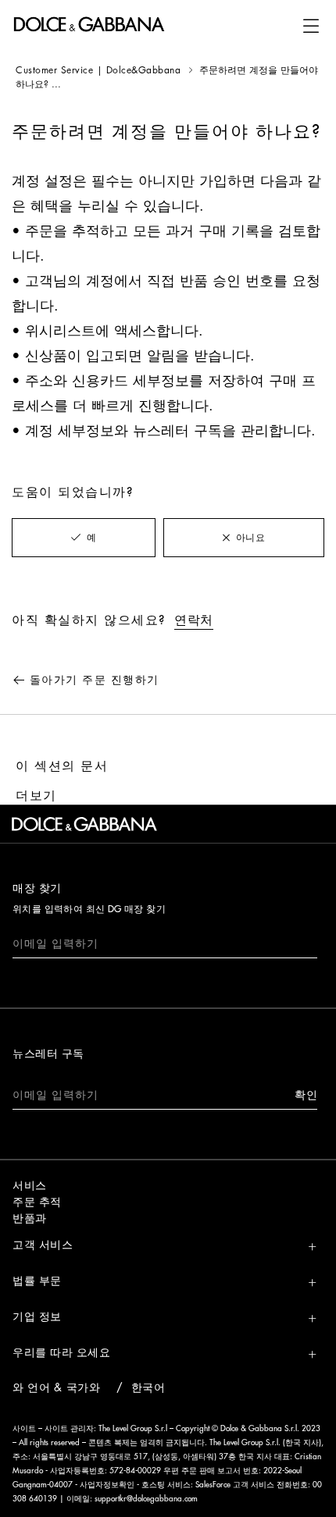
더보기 (36, 796)
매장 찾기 (37, 888)
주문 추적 (37, 1201)
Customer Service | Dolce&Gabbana (98, 70)
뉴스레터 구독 (48, 1053)
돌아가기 (94, 679)
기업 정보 (37, 1316)
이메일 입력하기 (55, 943)
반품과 (30, 1218)
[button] (310, 26)
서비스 (30, 1185)
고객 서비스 (43, 1244)
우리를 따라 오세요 (61, 1352)
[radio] (83, 537)
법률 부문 (37, 1280)
